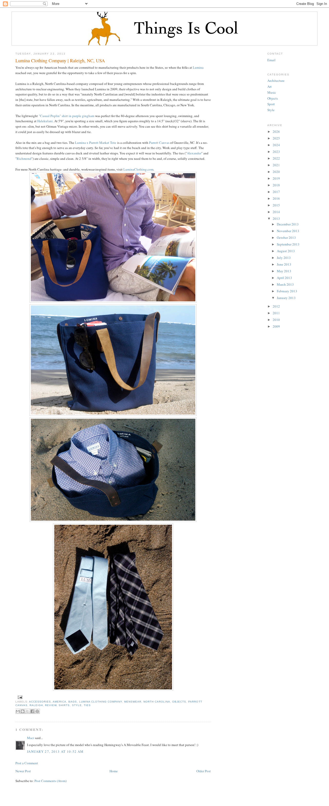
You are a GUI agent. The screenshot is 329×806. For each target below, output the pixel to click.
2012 (276, 306)
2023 (276, 151)
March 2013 (285, 284)
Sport (271, 104)
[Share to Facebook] (32, 711)
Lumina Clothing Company (100, 701)
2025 (276, 138)
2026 (276, 131)
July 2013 (284, 257)
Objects (179, 701)
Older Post (203, 771)
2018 (276, 185)
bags (72, 701)
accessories (40, 701)
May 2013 (284, 271)
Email (271, 60)
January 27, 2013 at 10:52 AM (55, 751)
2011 (276, 313)
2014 (276, 211)
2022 (276, 158)
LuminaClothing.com (138, 169)
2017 (276, 191)
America (59, 701)
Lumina (198, 67)
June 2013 (284, 264)
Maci (30, 737)
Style (77, 705)
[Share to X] (27, 711)
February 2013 (287, 291)
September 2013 (288, 244)
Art (269, 86)
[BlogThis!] (22, 711)
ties (87, 705)
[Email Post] (19, 697)
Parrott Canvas (159, 142)
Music (271, 92)
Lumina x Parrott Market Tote (95, 142)
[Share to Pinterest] (37, 711)
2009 (276, 326)
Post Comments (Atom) (50, 780)
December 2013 (288, 224)
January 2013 (286, 297)
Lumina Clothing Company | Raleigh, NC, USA (60, 60)
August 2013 (286, 251)
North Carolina (156, 701)
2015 (276, 205)
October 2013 (286, 237)
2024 (276, 145)
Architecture (276, 80)
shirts (64, 705)
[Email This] (17, 711)
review (51, 705)
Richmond (24, 158)
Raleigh (36, 705)
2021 (276, 165)
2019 (276, 178)
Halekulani (45, 121)
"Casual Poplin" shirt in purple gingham (66, 115)
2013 (276, 218)
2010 (276, 319)
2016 (276, 198)
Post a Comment (26, 763)
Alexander (194, 153)
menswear (132, 701)
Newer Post (23, 771)
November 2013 (288, 231)
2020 (276, 171)
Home (113, 771)
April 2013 (284, 277)
